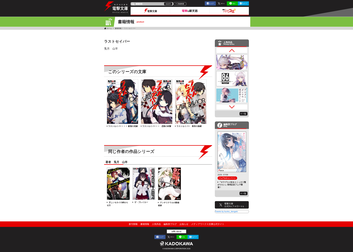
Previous (232, 50)
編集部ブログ (170, 224)
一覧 (244, 114)
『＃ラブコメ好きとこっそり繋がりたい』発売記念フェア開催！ (232, 184)
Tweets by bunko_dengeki (226, 211)
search (168, 4)
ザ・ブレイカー (141, 202)
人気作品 (156, 224)
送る (234, 3)
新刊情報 (133, 224)
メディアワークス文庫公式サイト (207, 224)
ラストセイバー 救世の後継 (189, 126)
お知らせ (184, 224)
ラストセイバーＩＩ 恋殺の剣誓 (156, 126)
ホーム (109, 28)
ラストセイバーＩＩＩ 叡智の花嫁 (123, 126)
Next (232, 107)
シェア (212, 3)
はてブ (245, 3)
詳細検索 (180, 4)
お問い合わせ (176, 231)
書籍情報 (118, 28)
